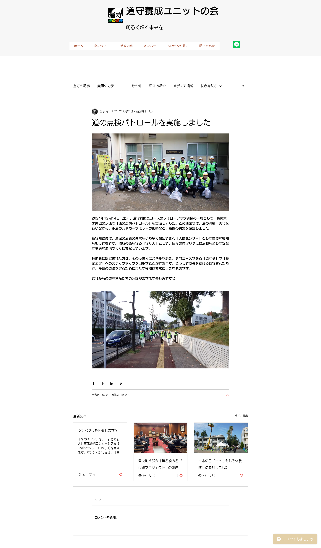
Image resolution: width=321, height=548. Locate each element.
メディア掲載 (183, 86)
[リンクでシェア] (121, 383)
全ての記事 (81, 86)
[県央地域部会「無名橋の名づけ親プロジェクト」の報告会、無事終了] (160, 438)
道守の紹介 (157, 86)
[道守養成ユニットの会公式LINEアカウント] (236, 44)
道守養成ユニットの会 (172, 10)
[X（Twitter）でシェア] (102, 383)
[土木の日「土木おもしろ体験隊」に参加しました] (221, 438)
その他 (137, 86)
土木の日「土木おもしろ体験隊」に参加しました (220, 464)
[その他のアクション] (227, 111)
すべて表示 (241, 415)
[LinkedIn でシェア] (112, 383)
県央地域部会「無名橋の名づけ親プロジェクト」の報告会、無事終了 (160, 465)
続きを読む (209, 86)
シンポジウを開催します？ (98, 430)
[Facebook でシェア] (93, 383)
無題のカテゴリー (110, 86)
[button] (243, 86)
